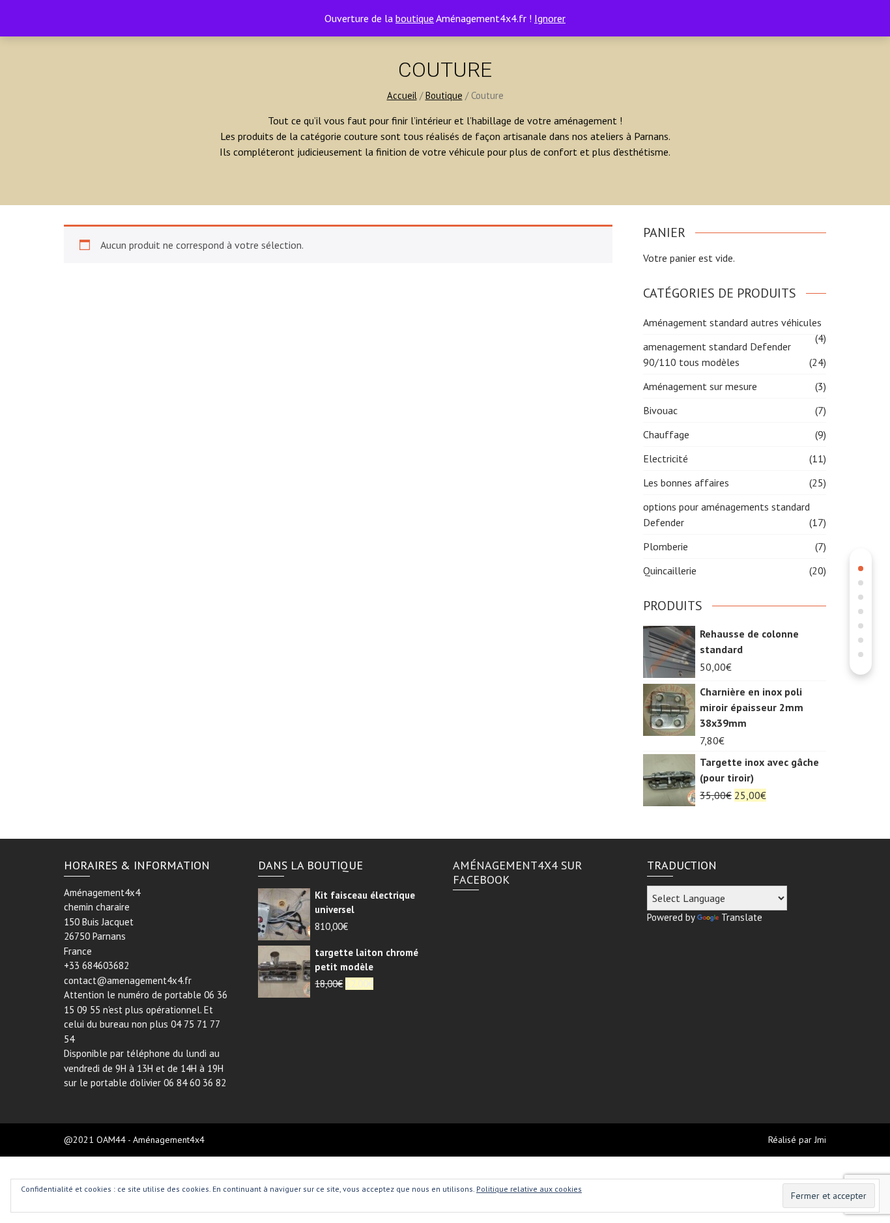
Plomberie (665, 546)
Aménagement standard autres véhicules (732, 322)
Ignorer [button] (550, 18)
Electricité (665, 458)
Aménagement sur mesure (700, 386)
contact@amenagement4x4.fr (128, 980)
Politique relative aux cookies (529, 1189)
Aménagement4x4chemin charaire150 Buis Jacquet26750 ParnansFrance (102, 921)
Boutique (444, 95)
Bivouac (660, 410)
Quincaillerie (669, 570)
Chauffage (666, 434)
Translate (741, 917)
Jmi (820, 1140)
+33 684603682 (96, 965)
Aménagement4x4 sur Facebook (517, 872)
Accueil (402, 95)
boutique (414, 18)
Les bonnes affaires (686, 482)
